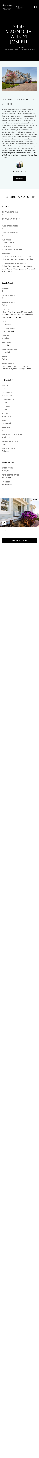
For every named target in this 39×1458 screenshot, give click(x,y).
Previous (5, 530)
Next (12, 530)
